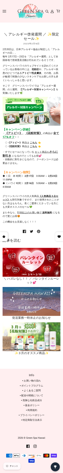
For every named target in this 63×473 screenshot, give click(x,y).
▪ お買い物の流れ (31, 380)
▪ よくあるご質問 (31, 390)
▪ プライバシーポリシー (31, 415)
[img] (47, 11)
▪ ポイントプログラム (31, 385)
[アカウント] (51, 11)
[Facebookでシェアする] (24, 231)
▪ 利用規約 (31, 410)
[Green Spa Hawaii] (30, 11)
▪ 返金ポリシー (32, 405)
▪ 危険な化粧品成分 (31, 400)
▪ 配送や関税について (31, 395)
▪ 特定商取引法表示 (31, 420)
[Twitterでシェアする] (31, 231)
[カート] (58, 11)
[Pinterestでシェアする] (38, 231)
